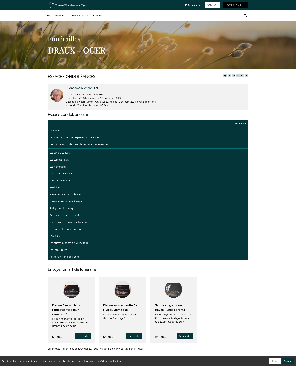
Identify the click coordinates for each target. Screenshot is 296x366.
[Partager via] (246, 75)
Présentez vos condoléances (66, 194)
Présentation (56, 15)
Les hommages (58, 166)
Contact (212, 5)
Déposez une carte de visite (65, 215)
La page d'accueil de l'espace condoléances (74, 137)
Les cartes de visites (61, 173)
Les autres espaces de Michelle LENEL (71, 242)
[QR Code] (242, 75)
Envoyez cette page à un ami (66, 229)
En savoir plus (131, 361)
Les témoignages (59, 159)
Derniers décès (78, 15)
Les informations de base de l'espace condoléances (79, 144)
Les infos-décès (58, 249)
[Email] (233, 75)
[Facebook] (225, 75)
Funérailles (100, 15)
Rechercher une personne (64, 256)
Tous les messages (60, 180)
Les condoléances (60, 152)
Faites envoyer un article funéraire (69, 222)
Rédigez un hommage (62, 208)
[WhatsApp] (238, 75)
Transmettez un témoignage (66, 201)
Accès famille (235, 5)
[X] (229, 75)
